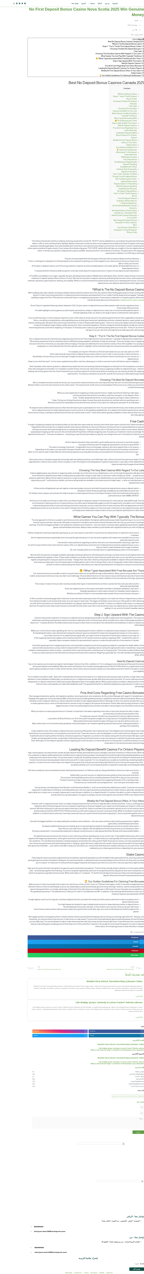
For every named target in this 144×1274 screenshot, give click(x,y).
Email (142, 1264)
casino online (124, 1096)
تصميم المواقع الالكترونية (136, 1084)
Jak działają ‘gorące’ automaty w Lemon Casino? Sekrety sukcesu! (109, 1002)
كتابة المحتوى (140, 1079)
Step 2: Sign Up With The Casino (124, 123)
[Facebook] (25, 3)
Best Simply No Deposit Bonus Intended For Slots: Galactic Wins (125, 222)
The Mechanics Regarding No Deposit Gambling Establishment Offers (125, 164)
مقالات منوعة (139, 1076)
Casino (130, 1096)
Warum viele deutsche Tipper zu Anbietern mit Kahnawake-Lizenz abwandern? (117, 1050)
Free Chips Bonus (130, 160)
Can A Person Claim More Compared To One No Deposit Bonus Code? (125, 230)
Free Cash (133, 106)
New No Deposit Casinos (127, 125)
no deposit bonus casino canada (131, 300)
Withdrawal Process (129, 157)
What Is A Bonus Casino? (127, 94)
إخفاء (134, 39)
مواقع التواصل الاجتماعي (136, 1074)
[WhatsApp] (14, 3)
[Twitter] (22, 3)
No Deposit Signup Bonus (127, 191)
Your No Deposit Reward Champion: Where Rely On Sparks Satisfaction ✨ (127, 200)
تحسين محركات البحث (137, 1086)
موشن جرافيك (139, 1071)
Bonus (135, 1096)
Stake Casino (131, 145)
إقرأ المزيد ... (138, 996)
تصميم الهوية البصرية (137, 1081)
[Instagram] (19, 3)
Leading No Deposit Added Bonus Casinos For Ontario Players (126, 135)
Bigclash (141, 1096)
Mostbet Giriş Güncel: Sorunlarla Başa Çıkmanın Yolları (115, 981)
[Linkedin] (17, 3)
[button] (86, 937)
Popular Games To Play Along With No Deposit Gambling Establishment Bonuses (125, 186)
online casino (115, 1096)
